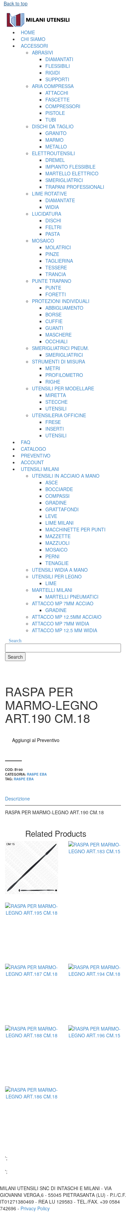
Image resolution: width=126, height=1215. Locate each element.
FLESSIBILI (57, 65)
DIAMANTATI (59, 59)
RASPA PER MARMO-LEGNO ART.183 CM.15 (94, 893)
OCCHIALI (56, 341)
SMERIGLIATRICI (64, 180)
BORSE (53, 314)
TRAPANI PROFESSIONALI (74, 186)
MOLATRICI (58, 247)
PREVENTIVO (35, 455)
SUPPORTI (57, 79)
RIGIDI (52, 72)
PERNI (52, 556)
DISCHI (53, 220)
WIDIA (52, 207)
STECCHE (56, 401)
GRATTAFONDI (62, 509)
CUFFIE (53, 321)
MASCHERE (58, 334)
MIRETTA (55, 395)
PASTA (52, 233)
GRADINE (56, 502)
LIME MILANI (59, 522)
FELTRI (53, 227)
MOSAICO (56, 549)
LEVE (51, 516)
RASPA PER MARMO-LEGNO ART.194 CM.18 (94, 1016)
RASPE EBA (37, 774)
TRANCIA (55, 274)
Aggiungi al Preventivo (35, 740)
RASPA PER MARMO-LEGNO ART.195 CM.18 (31, 955)
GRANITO (56, 133)
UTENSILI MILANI (40, 469)
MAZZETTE (58, 536)
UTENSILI (56, 408)
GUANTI (54, 327)
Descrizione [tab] (17, 798)
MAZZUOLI (57, 542)
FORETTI (55, 294)
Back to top (16, 3)
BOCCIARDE (59, 489)
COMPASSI (57, 495)
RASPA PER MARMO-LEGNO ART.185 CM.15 (31, 893)
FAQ (25, 442)
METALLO (56, 146)
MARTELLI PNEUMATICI (71, 596)
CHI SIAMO (33, 39)
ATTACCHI (56, 92)
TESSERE (56, 267)
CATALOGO (33, 448)
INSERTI (54, 428)
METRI (52, 368)
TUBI (50, 119)
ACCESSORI (34, 45)
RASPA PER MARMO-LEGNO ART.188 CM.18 (31, 1077)
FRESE (53, 422)
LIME (50, 583)
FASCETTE (57, 99)
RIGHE (52, 381)
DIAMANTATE (60, 200)
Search (15, 640)
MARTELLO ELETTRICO (71, 173)
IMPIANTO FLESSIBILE (70, 166)
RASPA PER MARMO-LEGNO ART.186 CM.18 (31, 1139)
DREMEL (55, 160)
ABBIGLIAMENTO (64, 307)
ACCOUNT (32, 462)
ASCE (51, 482)
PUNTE (53, 287)
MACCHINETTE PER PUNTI (75, 529)
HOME (28, 32)
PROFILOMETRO (64, 375)
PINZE (52, 254)
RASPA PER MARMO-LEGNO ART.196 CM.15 (94, 1077)
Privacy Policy (35, 1208)
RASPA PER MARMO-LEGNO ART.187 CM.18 (31, 1016)
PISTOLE (55, 113)
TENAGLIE (57, 563)
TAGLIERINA (59, 260)
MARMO (54, 139)
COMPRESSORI (62, 106)
